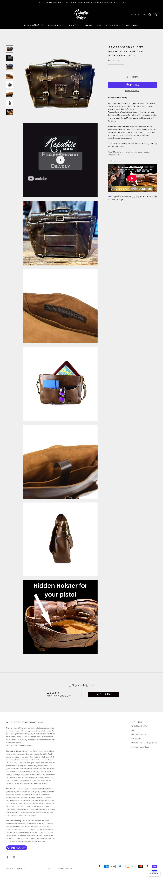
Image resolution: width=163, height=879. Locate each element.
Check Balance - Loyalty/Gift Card (144, 743)
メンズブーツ (74, 25)
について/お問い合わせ (33, 25)
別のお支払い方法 (132, 90)
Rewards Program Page (140, 747)
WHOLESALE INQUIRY (139, 726)
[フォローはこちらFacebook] (7, 857)
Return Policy (136, 738)
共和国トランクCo (138, 734)
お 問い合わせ (137, 722)
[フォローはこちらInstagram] (14, 857)
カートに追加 (132, 77)
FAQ (99, 25)
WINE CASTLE (132, 25)
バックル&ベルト (113, 25)
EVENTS (88, 25)
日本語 (19, 869)
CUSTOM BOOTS (56, 25)
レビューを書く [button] (103, 694)
